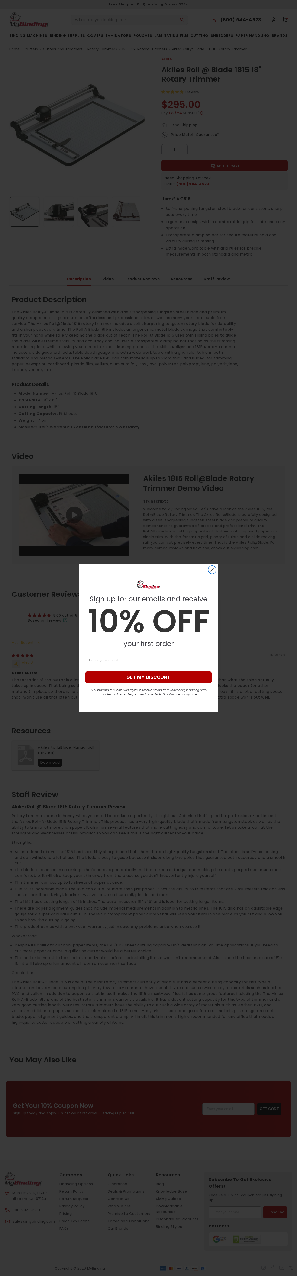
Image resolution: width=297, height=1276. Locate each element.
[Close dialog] (212, 570)
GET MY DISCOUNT (148, 677)
